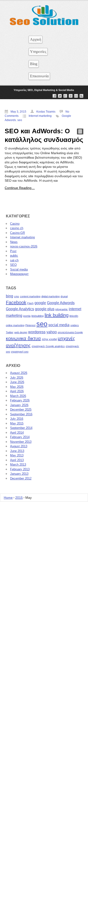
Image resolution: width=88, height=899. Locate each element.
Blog (33, 64)
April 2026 (17, 391)
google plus (44, 309)
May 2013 (16, 455)
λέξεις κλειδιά (49, 339)
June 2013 (17, 451)
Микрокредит (19, 274)
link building (57, 315)
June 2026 (17, 382)
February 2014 (20, 437)
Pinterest (30, 325)
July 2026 (16, 377)
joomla (27, 315)
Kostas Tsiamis (45, 111)
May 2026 (16, 387)
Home (8, 497)
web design (20, 332)
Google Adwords (61, 303)
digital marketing (50, 296)
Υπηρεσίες (38, 52)
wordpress (37, 332)
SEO (13, 265)
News (14, 242)
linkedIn (73, 315)
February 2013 (20, 469)
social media (58, 325)
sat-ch (14, 260)
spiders (74, 325)
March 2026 (18, 396)
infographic (61, 309)
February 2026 (20, 400)
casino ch (16, 228)
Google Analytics (20, 309)
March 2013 (18, 464)
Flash (30, 303)
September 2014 (21, 428)
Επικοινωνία (39, 76)
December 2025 (20, 409)
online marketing (15, 325)
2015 (19, 497)
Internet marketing (40, 116)
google (40, 303)
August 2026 (18, 373)
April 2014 (17, 432)
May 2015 (16, 423)
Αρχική (35, 39)
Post (13, 251)
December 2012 (20, 478)
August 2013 (18, 446)
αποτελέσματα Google (70, 332)
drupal (64, 296)
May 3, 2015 (18, 111)
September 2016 (21, 414)
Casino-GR (17, 233)
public (14, 255)
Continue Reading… (20, 188)
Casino (14, 223)
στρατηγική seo (19, 351)
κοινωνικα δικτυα (23, 338)
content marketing (30, 296)
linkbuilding (37, 315)
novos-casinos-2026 (23, 246)
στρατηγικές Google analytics (48, 346)
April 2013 (17, 460)
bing (9, 296)
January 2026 (19, 405)
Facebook (16, 302)
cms (16, 296)
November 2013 (20, 442)
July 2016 (16, 418)
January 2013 (19, 473)
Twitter (9, 332)
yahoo (51, 332)
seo (19, 120)
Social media (19, 269)
